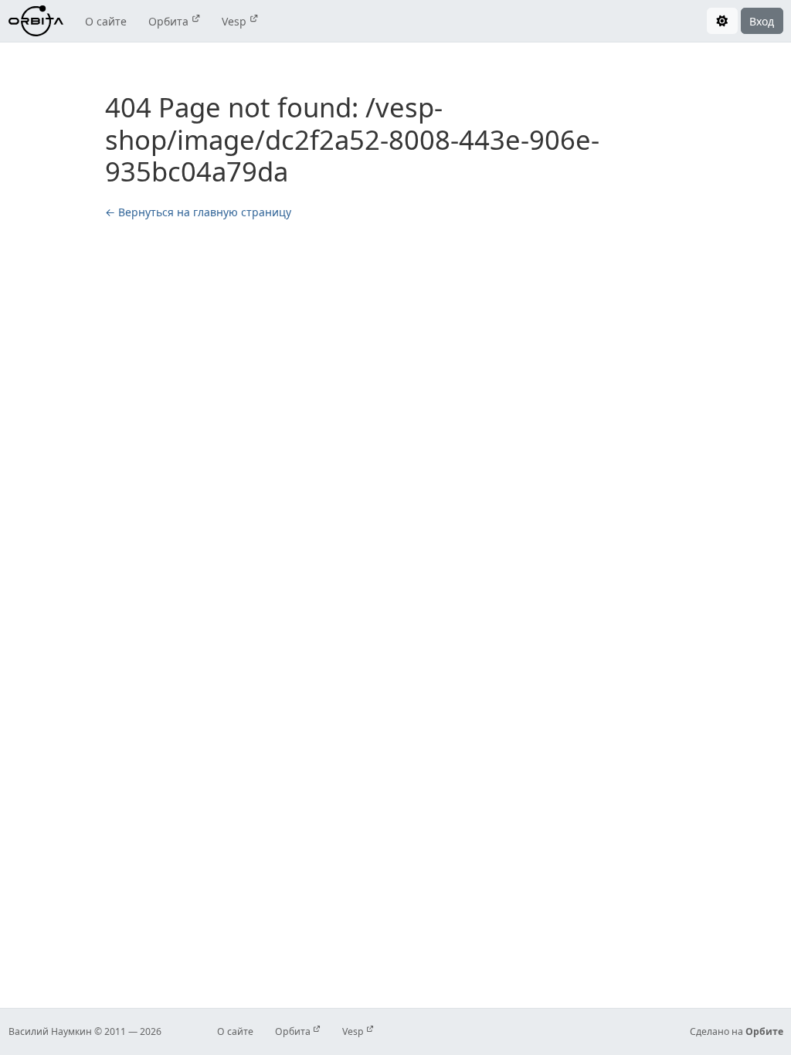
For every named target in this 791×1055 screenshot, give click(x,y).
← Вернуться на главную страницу (198, 212)
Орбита (170, 21)
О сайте (106, 21)
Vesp (236, 21)
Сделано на (736, 1031)
